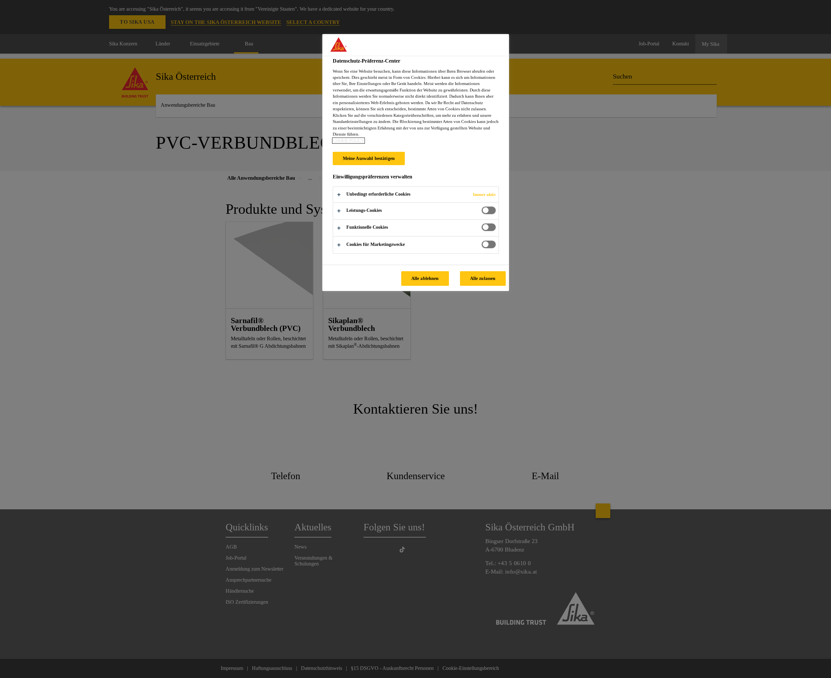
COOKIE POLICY (348, 140)
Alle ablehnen (425, 278)
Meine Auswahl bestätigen (369, 158)
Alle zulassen (483, 278)
